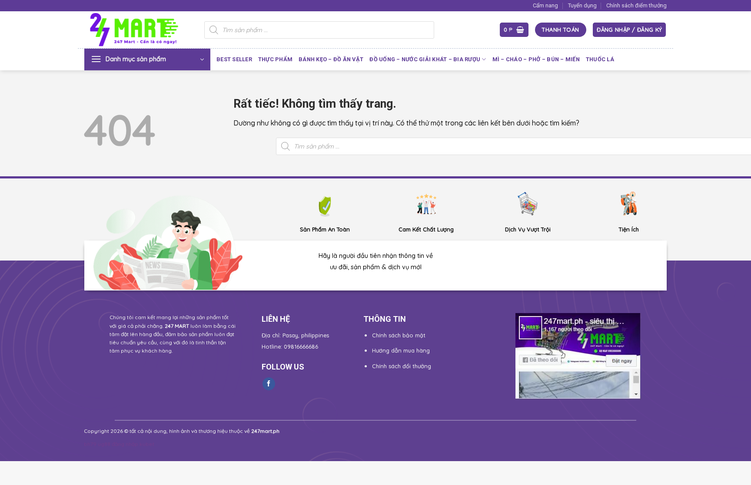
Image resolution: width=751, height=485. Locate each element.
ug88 (104, 444)
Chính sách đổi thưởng (401, 366)
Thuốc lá (600, 59)
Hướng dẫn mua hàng (401, 350)
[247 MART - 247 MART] (137, 30)
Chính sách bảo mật (398, 335)
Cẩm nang (545, 5)
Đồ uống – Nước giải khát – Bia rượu (424, 59)
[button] (514, 30)
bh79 (90, 444)
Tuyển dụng (582, 5)
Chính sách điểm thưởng (636, 5)
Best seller (234, 59)
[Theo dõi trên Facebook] (269, 383)
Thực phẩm (275, 59)
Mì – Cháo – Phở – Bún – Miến (536, 59)
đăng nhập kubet (133, 444)
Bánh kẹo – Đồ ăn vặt (331, 59)
